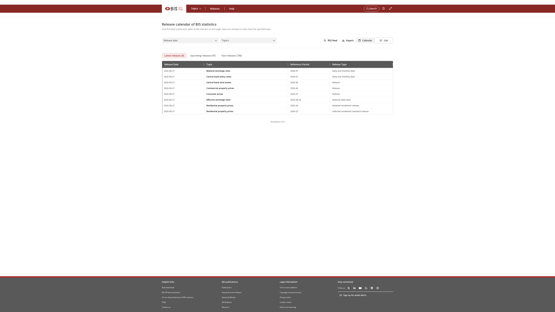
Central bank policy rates (218, 76)
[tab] (174, 55)
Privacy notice (285, 297)
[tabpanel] (277, 90)
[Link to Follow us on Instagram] (377, 288)
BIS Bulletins (227, 302)
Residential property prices (219, 105)
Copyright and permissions (290, 292)
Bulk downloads (168, 287)
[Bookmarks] (383, 9)
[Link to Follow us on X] (348, 288)
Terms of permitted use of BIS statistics (177, 297)
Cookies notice (286, 302)
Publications (227, 287)
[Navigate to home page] (174, 9)
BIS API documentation (171, 292)
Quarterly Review (229, 297)
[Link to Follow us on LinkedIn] (354, 288)
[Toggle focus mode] (390, 9)
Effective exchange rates (218, 99)
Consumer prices (214, 94)
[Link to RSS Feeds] (366, 288)
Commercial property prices (220, 88)
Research (225, 307)
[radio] (365, 40)
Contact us (166, 307)
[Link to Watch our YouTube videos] (360, 288)
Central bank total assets (218, 82)
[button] (171, 64)
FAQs (164, 302)
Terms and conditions (288, 287)
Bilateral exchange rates (218, 70)
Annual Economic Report (232, 292)
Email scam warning (288, 307)
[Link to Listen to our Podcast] (371, 288)
